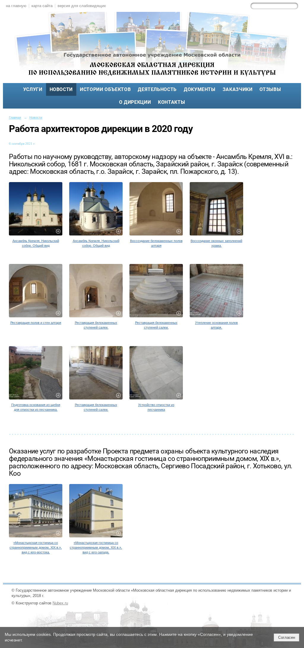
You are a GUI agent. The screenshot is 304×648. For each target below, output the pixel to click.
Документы (200, 89)
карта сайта (42, 6)
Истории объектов (105, 89)
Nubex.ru (60, 603)
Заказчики (238, 89)
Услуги (32, 89)
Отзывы (270, 89)
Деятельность (157, 89)
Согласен (286, 637)
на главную (16, 6)
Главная (15, 117)
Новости (61, 89)
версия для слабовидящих (82, 6)
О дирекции (135, 102)
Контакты (171, 102)
